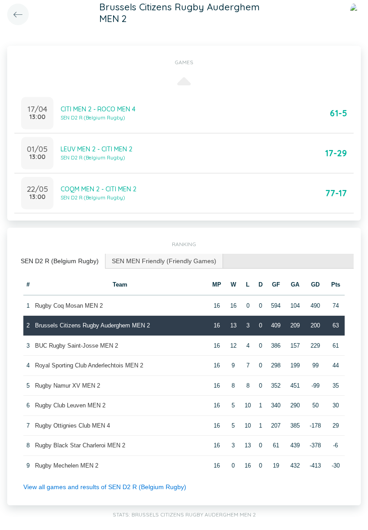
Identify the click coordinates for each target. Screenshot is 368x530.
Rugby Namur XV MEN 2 (67, 385)
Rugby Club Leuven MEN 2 (70, 405)
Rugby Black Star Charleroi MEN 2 (80, 445)
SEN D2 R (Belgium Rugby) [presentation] (60, 261)
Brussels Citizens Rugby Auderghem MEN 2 (92, 325)
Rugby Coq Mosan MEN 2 (69, 305)
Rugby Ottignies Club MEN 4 (72, 425)
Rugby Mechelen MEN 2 (66, 465)
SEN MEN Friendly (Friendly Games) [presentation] (164, 261)
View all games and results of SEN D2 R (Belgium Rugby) (104, 486)
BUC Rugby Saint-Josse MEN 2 (76, 345)
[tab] (59, 261)
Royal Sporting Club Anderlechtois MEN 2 (89, 365)
